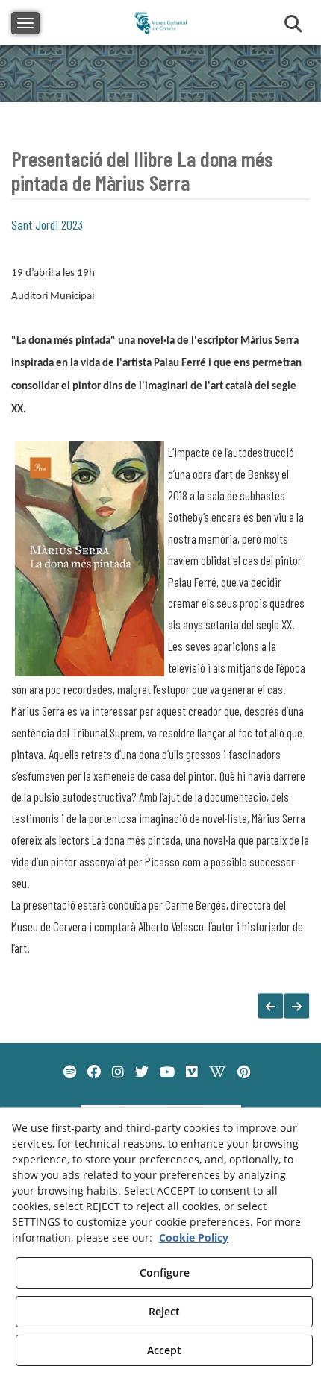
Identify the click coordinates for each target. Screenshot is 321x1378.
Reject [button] (164, 1311)
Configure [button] (165, 1272)
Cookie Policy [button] (193, 1237)
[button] (297, 1006)
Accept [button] (164, 1350)
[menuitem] (70, 1072)
